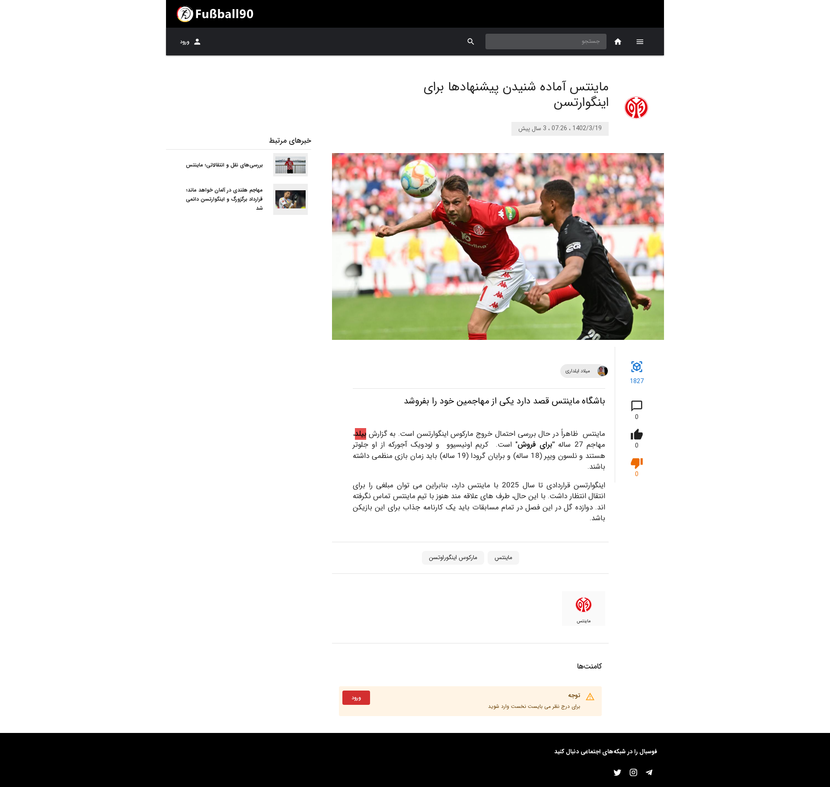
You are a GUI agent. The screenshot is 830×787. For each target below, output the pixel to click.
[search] (471, 42)
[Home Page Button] (618, 42)
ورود (184, 42)
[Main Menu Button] (640, 41)
